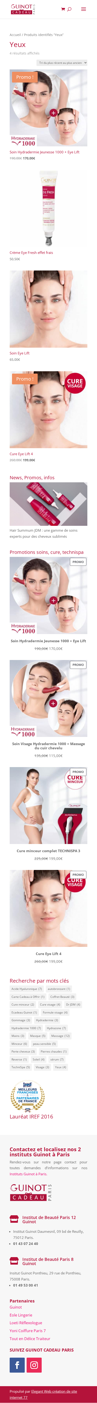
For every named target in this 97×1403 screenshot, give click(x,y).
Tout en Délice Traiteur (30, 1338)
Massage (60, 1036)
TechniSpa (21, 1067)
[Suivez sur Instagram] (34, 1365)
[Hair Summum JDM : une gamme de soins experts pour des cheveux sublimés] (48, 504)
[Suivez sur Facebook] (17, 1365)
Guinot (16, 1307)
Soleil (38, 1059)
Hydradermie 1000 (26, 1028)
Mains (18, 1036)
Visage (42, 1067)
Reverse (19, 1059)
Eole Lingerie (21, 1315)
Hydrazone (56, 1028)
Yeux (60, 1067)
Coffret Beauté (62, 997)
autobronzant (59, 989)
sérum (57, 1059)
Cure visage (50, 1004)
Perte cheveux (23, 1051)
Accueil (15, 34)
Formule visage (55, 1012)
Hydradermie (47, 1020)
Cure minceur (23, 1004)
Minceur (19, 1044)
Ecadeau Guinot (24, 1012)
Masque (37, 1036)
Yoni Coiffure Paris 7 (28, 1330)
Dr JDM (73, 1004)
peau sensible (44, 1044)
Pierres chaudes (54, 1051)
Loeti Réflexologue (26, 1322)
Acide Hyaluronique (27, 989)
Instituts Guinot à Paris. (28, 1174)
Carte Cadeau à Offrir (28, 997)
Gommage (21, 1020)
